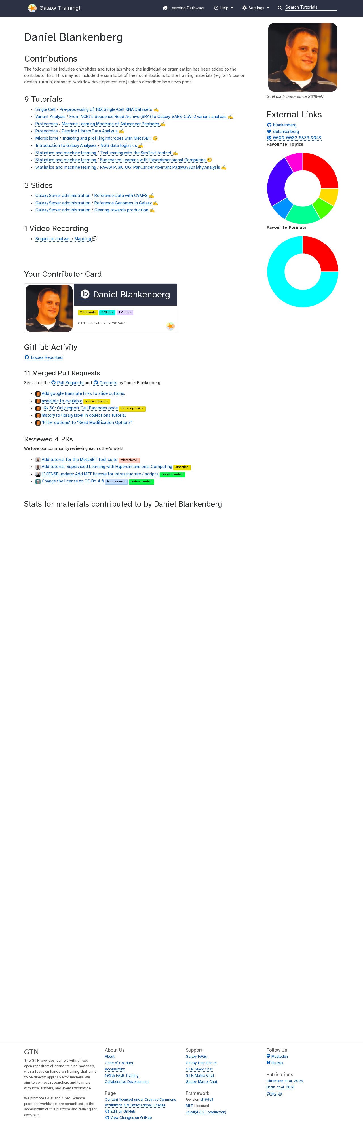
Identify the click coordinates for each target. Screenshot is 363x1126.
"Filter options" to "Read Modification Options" (87, 422)
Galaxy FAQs (196, 1057)
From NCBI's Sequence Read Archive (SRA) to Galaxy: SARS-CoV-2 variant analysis (148, 117)
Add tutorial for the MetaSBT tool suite (79, 460)
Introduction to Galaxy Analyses (66, 145)
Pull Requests (70, 383)
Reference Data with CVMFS (121, 196)
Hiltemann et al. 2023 (285, 1081)
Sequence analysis (53, 239)
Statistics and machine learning (66, 153)
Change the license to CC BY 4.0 (73, 481)
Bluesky (276, 1063)
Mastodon (279, 1057)
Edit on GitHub (122, 1112)
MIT (189, 1106)
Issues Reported (46, 357)
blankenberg (284, 125)
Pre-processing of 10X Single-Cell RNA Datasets (106, 109)
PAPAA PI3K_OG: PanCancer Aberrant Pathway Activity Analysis (160, 167)
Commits (107, 383)
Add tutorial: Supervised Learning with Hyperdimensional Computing (107, 467)
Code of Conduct (119, 1063)
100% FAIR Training (122, 1076)
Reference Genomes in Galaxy (123, 203)
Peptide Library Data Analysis (90, 131)
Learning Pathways (186, 10)
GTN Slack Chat (199, 1069)
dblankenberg (285, 132)
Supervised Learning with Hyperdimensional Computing (153, 160)
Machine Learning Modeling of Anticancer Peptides (111, 124)
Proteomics (47, 124)
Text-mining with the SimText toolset (136, 153)
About (110, 1057)
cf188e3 (206, 1100)
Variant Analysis (51, 117)
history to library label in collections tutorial (84, 415)
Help (224, 10)
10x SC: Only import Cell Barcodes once (80, 408)
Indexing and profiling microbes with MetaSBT (107, 138)
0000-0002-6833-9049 (297, 138)
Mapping (83, 239)
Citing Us (274, 1093)
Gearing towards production (121, 210)
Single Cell (46, 109)
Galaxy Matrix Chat (201, 1082)
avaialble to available (62, 401)
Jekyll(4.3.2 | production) (206, 1112)
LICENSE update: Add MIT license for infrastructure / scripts (100, 474)
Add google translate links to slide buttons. (83, 393)
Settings (256, 10)
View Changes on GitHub (130, 1118)
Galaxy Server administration (63, 196)
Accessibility (115, 1069)
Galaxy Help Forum (201, 1063)
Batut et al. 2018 (280, 1087)
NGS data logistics (119, 145)
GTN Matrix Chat (200, 1076)
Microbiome (47, 138)
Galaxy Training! (59, 8)
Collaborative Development (127, 1082)
